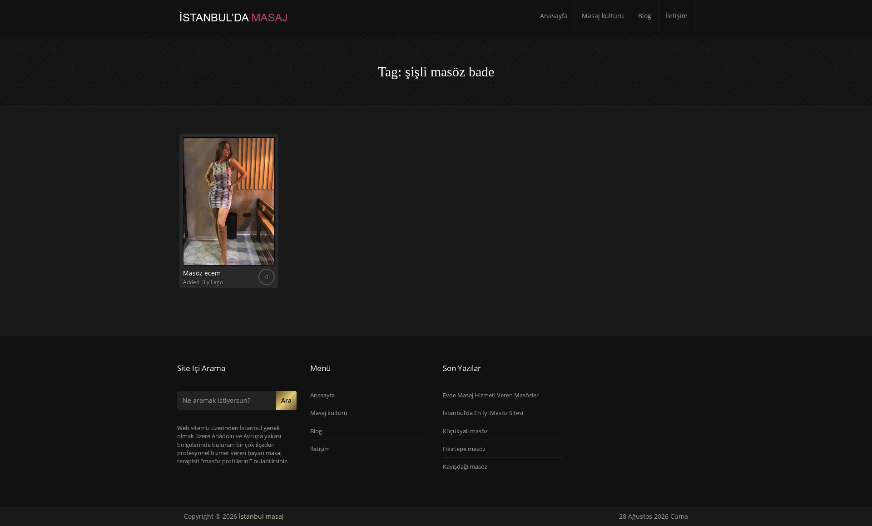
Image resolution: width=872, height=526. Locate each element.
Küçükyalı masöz (465, 431)
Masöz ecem (202, 273)
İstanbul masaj (261, 516)
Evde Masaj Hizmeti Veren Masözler (491, 395)
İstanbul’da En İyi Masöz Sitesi (483, 413)
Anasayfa (554, 15)
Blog (644, 15)
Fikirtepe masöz (464, 449)
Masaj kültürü (603, 15)
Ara (286, 400)
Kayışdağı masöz (465, 466)
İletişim (676, 15)
